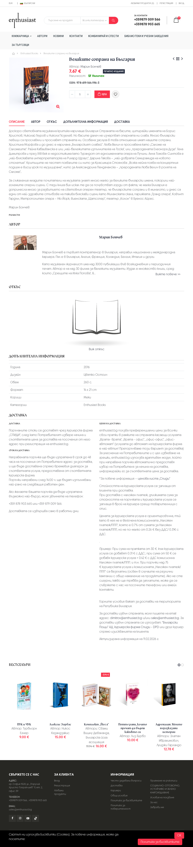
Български (29, 3)
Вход (181, 3)
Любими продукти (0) (142, 3)
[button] (178, 20)
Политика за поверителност (121, 807)
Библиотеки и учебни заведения (146, 36)
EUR (10, 3)
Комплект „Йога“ (96, 724)
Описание (17, 122)
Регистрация (166, 3)
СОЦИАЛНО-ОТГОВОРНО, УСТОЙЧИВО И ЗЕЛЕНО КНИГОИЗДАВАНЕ (165, 789)
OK (179, 835)
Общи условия (119, 795)
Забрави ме (157, 807)
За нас (154, 802)
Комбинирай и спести (103, 36)
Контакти (76, 36)
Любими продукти (60, 792)
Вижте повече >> (167, 274)
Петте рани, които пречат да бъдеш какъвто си (132, 728)
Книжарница (20, 36)
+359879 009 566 (18, 800)
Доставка (122, 122)
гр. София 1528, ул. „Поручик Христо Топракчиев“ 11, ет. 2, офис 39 (26, 787)
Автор (36, 122)
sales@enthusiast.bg (165, 618)
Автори (42, 36)
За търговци (20, 45)
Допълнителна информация (85, 122)
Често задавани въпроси (126, 780)
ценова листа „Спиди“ (154, 479)
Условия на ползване (162, 797)
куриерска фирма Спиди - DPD (136, 627)
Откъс (52, 122)
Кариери (116, 790)
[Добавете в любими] (115, 94)
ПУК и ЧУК (24, 724)
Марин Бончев (90, 67)
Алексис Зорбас (60, 724)
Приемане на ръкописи (163, 780)
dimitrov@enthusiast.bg (126, 618)
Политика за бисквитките (126, 800)
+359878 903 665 (38, 800)
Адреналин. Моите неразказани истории (168, 728)
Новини (58, 36)
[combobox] (62, 20)
